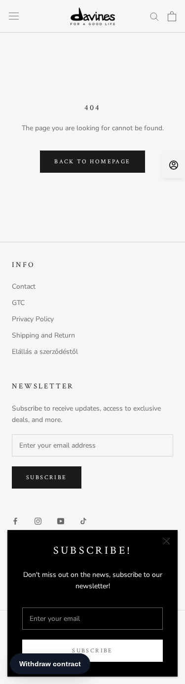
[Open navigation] (14, 16)
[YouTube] (60, 521)
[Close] (166, 541)
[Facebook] (15, 521)
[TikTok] (83, 521)
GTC (18, 302)
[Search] (154, 16)
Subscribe (92, 650)
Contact (24, 286)
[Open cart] (172, 16)
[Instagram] (38, 521)
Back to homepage (92, 161)
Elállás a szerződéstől (45, 351)
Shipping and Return (43, 335)
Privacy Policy (33, 319)
